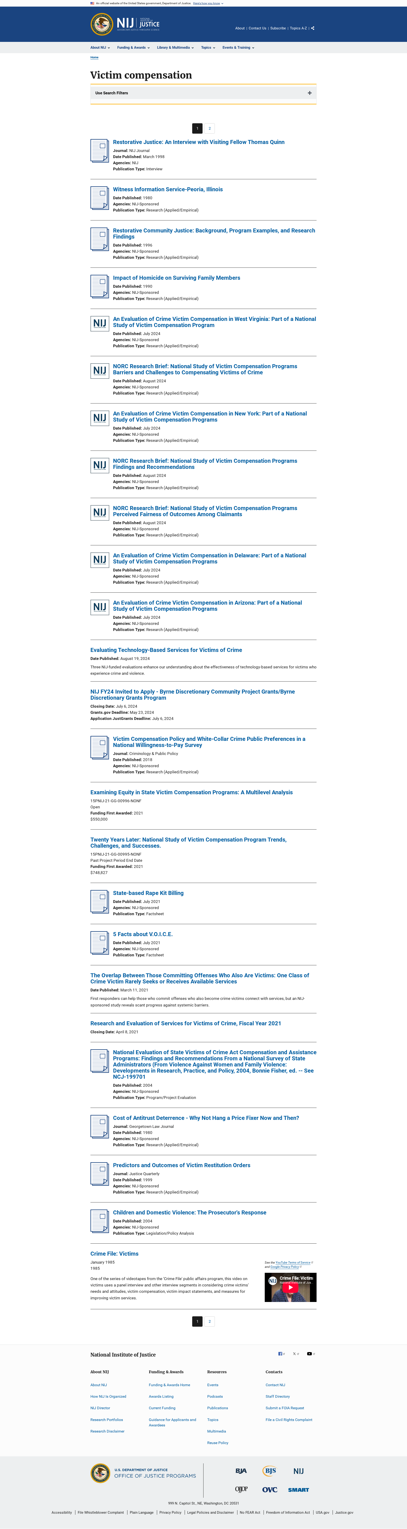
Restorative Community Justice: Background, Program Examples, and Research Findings (214, 233)
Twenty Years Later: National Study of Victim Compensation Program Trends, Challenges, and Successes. (188, 842)
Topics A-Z (298, 28)
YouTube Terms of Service (293, 1262)
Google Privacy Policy (284, 1267)
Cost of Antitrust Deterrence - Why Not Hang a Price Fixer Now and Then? (206, 1118)
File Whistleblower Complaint (101, 1512)
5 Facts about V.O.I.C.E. (143, 934)
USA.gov (322, 1512)
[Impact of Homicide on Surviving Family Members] (99, 297)
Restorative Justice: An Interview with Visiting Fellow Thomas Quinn (199, 142)
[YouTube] (312, 1357)
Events (212, 1384)
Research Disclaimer (107, 1431)
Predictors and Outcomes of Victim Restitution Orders (181, 1165)
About (240, 28)
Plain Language (142, 1512)
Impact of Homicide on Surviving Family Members (176, 278)
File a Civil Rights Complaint (289, 1419)
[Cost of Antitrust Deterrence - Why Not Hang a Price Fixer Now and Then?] (99, 1137)
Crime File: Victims (114, 1253)
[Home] (138, 24)
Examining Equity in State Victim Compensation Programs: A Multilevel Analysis (191, 792)
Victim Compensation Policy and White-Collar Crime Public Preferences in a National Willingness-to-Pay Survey (209, 742)
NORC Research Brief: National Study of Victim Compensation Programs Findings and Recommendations (205, 464)
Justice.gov (344, 1512)
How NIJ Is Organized (108, 1396)
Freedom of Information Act (288, 1512)
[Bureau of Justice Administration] (241, 1474)
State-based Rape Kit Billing (148, 893)
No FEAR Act (250, 1512)
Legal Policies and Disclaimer (210, 1512)
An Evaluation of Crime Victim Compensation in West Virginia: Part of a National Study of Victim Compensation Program (214, 322)
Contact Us (257, 28)
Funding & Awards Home (169, 1384)
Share (316, 31)
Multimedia (216, 1431)
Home (94, 57)
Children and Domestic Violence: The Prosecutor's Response (189, 1212)
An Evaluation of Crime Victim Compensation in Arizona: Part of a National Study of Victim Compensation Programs (207, 605)
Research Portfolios (106, 1419)
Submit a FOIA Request (285, 1408)
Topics (212, 1419)
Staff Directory (278, 1396)
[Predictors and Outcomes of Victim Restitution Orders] (99, 1184)
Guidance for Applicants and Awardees (172, 1422)
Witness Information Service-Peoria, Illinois (168, 189)
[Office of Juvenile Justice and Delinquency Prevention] (241, 1494)
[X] (298, 1357)
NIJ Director (100, 1408)
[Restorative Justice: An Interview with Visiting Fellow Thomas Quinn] (99, 161)
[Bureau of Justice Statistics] (270, 1477)
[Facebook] (283, 1357)
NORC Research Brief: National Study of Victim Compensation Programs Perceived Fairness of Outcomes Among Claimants (205, 511)
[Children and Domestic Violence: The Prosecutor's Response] (99, 1231)
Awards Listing (161, 1396)
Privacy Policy (170, 1512)
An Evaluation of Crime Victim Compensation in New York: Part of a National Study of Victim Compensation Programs (210, 416)
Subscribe (278, 28)
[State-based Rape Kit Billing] (99, 912)
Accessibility (62, 1512)
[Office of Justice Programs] (102, 24)
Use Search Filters (111, 93)
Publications (217, 1408)
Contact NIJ (275, 1384)
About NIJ (98, 1384)
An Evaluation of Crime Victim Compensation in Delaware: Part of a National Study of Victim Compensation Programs (209, 558)
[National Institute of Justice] (298, 1474)
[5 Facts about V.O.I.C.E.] (99, 953)
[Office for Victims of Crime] (269, 1493)
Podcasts (215, 1396)
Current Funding (162, 1408)
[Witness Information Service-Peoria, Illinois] (99, 208)
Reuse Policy (217, 1443)
